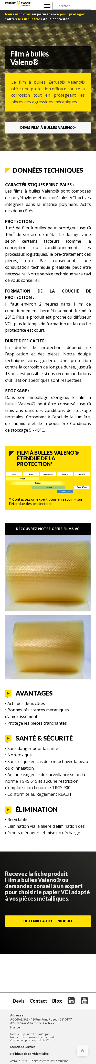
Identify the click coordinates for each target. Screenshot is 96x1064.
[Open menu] (47, 6)
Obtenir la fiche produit (48, 921)
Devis (48, 127)
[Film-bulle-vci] (48, 610)
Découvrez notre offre (48, 528)
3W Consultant (59, 1061)
